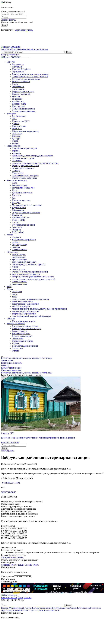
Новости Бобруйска (21, 69)
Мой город (17, 133)
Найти (4, 448)
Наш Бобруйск (13, 146)
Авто (14, 183)
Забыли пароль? (8, 20)
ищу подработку (19, 244)
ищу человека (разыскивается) (26, 274)
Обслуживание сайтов (22, 341)
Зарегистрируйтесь (24, 30)
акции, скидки (19, 254)
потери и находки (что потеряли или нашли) (33, 277)
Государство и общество (23, 188)
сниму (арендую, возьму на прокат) (28, 264)
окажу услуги (18, 269)
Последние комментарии (23, 321)
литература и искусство (23, 168)
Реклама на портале (32, 49)
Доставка (16, 195)
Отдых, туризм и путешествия (26, 212)
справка (15, 151)
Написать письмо (14, 49)
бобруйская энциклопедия (24, 148)
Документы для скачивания (25, 346)
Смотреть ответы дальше (12, 565)
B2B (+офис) (18, 232)
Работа (10, 235)
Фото (9, 286)
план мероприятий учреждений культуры (31, 316)
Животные (17, 128)
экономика (17, 160)
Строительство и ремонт (23, 225)
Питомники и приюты (11, 363)
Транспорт (17, 227)
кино (14, 294)
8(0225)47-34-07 (8, 492)
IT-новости (17, 99)
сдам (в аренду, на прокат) (24, 262)
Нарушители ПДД (20, 121)
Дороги (15, 123)
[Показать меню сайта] (2, 356)
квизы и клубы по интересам (25, 311)
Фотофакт (11, 114)
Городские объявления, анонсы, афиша (30, 74)
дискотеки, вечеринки (22, 301)
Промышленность (20, 217)
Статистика (17, 348)
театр (14, 296)
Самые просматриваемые (24, 111)
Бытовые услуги (19, 185)
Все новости (18, 64)
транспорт (17, 153)
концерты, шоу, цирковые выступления (30, 299)
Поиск (68, 52)
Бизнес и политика (21, 81)
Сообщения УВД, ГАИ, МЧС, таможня (30, 76)
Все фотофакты (19, 116)
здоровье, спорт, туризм (23, 158)
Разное (15, 143)
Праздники (17, 215)
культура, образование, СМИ (25, 165)
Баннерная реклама (21, 333)
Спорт (15, 84)
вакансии (16, 237)
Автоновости (18, 89)
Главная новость (19, 331)
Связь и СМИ (18, 220)
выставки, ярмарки (21, 306)
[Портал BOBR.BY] (11, 47)
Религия (16, 96)
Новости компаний (21, 94)
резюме (15, 242)
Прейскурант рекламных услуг (26, 328)
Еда (13, 197)
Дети (14, 190)
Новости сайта (19, 104)
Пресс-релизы (18, 106)
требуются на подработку (24, 239)
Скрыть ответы (32, 565)
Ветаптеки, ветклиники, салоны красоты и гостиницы (26, 358)
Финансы (16, 230)
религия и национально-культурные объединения (35, 163)
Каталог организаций (17, 180)
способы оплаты (19, 249)
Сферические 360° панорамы (25, 175)
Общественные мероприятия (25, 131)
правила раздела (19, 284)
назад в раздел (7, 450)
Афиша (10, 289)
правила (16, 247)
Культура (16, 138)
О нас (3, 49)
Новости (11, 62)
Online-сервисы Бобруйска (24, 178)
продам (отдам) (19, 257)
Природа (16, 136)
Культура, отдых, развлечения (26, 79)
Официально (18, 72)
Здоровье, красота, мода (23, 91)
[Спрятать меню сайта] (2, 603)
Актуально (17, 67)
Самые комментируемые (23, 109)
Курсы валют (17, 610)
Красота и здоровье (21, 200)
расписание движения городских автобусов (32, 155)
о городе (16, 170)
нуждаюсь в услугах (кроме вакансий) (30, 272)
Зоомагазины (7, 360)
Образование (18, 86)
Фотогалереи (18, 173)
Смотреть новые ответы (12, 557)
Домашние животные (22, 193)
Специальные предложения (25, 326)
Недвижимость (19, 207)
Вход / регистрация (10, 55)
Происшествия (19, 126)
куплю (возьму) (19, 259)
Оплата (44, 49)
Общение (11, 318)
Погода (32, 610)
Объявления (12, 252)
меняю (15, 267)
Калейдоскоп (18, 101)
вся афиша (17, 291)
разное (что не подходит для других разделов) (33, 279)
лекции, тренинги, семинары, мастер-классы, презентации (39, 309)
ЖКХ (14, 118)
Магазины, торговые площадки (26, 205)
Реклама (27, 597)
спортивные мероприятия (24, 314)
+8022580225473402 (10, 483)
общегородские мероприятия (25, 304)
